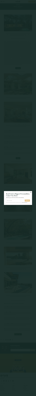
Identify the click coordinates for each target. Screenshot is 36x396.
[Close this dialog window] (31, 192)
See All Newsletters (24, 202)
